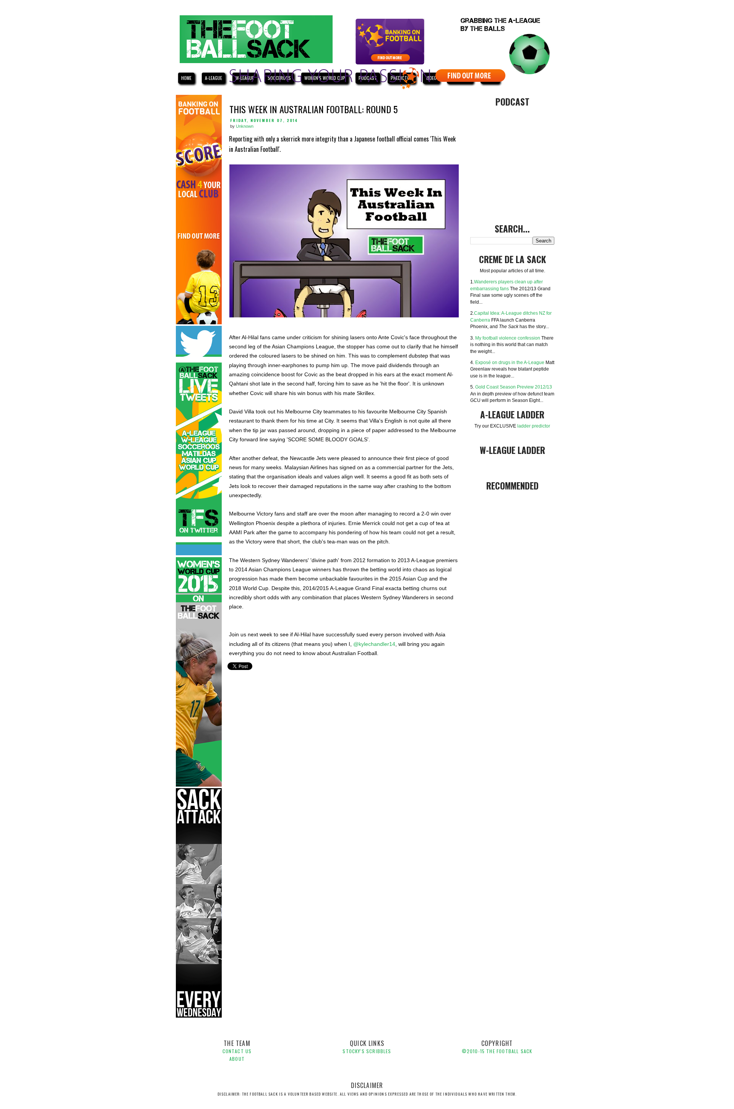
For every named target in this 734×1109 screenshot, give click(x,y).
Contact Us (237, 1051)
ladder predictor (533, 425)
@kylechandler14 (374, 644)
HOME (186, 78)
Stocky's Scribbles (367, 1051)
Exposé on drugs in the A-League (509, 362)
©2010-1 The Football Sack (497, 1051)
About (237, 1058)
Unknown (244, 126)
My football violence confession (507, 337)
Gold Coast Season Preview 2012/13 (513, 386)
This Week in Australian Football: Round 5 (313, 109)
